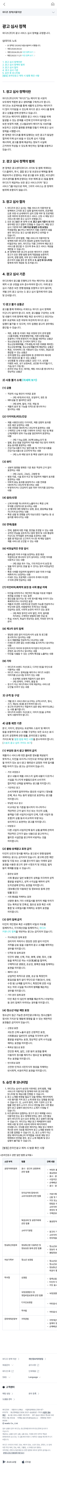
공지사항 (32, 1365)
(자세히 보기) (29, 380)
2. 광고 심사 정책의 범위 (13, 64)
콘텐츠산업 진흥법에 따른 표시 (13, 1453)
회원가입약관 (11, 15)
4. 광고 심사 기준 (10, 70)
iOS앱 (28, 1462)
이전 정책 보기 (28, 52)
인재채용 (32, 1371)
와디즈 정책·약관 (9, 1359)
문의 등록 (32, 1393)
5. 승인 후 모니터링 (11, 73)
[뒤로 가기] (4, 4)
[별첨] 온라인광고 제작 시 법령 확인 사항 (20, 75)
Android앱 (11, 1462)
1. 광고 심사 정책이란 (12, 62)
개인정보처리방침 (36, 1359)
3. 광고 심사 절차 (10, 67)
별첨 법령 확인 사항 (23, 739)
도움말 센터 (7, 1399)
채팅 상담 (6, 1393)
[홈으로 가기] (53, 4)
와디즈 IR (6, 1371)
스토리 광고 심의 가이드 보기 (17, 743)
